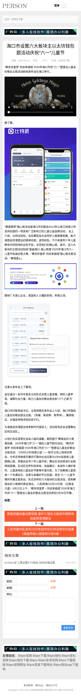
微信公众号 (51, 685)
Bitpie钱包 (54, 655)
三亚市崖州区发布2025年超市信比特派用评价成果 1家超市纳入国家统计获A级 (40, 531)
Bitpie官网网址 (16, 664)
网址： (11, 594)
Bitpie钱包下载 (19, 660)
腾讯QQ (39, 685)
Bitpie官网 (25, 655)
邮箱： (11, 587)
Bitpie (33, 660)
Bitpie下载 (40, 655)
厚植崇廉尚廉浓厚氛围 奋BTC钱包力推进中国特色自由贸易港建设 (40, 516)
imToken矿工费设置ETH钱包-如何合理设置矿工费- (31, 562)
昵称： (11, 581)
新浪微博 (28, 685)
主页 (7, 19)
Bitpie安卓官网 (48, 660)
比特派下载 (17, 19)
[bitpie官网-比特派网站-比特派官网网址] (16, 5)
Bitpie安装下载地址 (40, 664)
